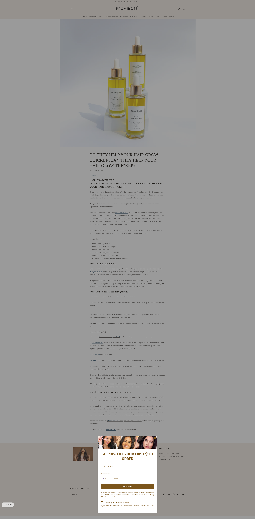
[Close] (155, 438)
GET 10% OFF (127, 486)
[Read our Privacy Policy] (153, 505)
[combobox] (105, 478)
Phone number (105, 474)
